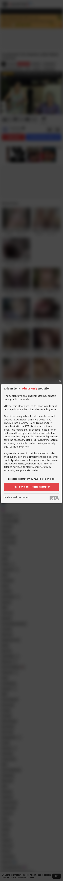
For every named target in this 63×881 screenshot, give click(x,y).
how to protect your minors (16, 497)
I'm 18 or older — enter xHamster (31, 486)
